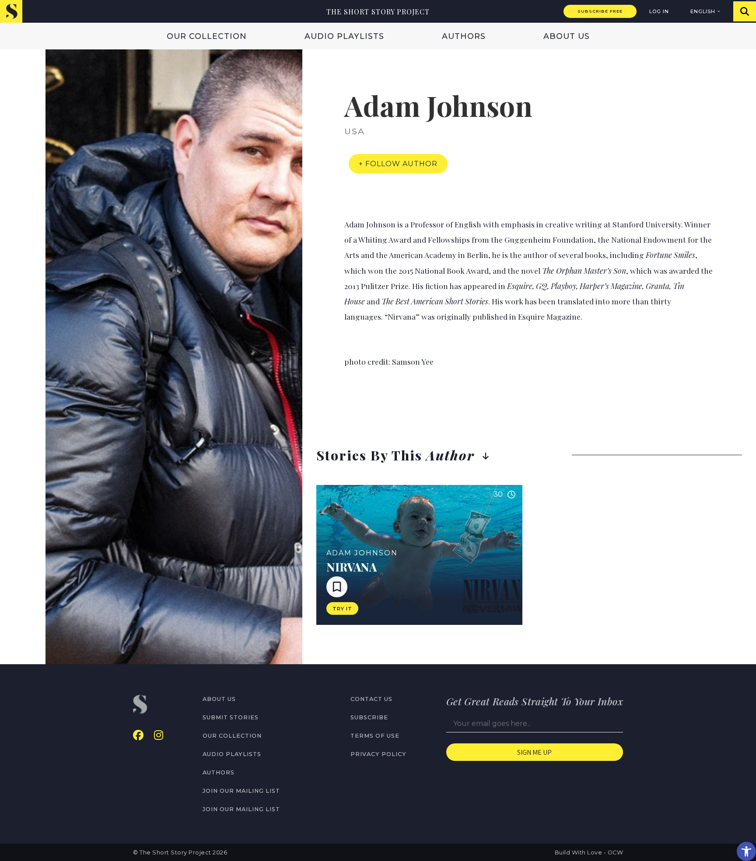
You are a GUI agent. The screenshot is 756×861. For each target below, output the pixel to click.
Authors (464, 36)
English (702, 11)
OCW (615, 852)
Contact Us (371, 699)
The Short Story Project (378, 11)
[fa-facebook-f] (138, 735)
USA (354, 131)
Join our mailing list (241, 791)
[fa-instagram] (158, 735)
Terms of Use (374, 735)
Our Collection (207, 36)
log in (659, 11)
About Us (566, 36)
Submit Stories (231, 717)
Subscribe (369, 717)
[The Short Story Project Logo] (11, 11)
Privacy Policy (378, 754)
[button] (746, 851)
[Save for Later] (337, 587)
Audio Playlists (344, 36)
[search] (744, 11)
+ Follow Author (398, 164)
